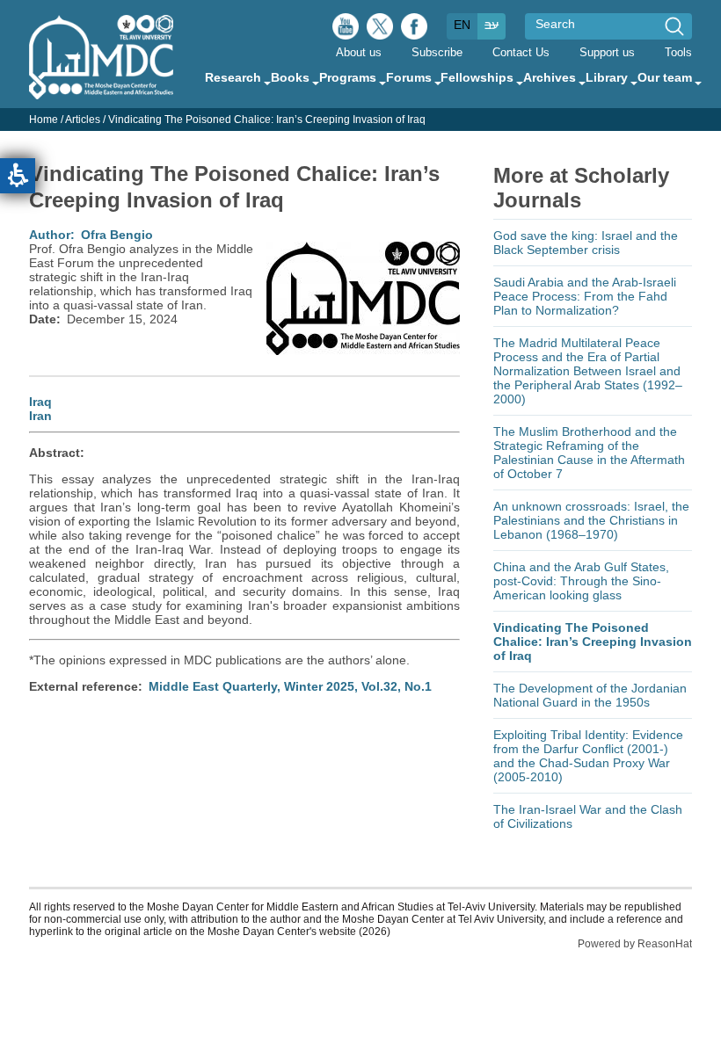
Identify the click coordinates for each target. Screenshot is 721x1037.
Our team (664, 77)
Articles (82, 119)
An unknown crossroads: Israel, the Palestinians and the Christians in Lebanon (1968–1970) (591, 520)
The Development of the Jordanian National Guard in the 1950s (590, 695)
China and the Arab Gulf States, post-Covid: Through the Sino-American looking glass (581, 581)
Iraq (40, 402)
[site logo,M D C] (101, 90)
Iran (40, 416)
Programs (347, 77)
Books (290, 77)
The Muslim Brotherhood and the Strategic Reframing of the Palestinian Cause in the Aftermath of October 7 (589, 452)
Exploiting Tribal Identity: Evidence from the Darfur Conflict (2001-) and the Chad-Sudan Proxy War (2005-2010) (588, 756)
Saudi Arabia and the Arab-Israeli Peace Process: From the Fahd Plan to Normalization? (584, 296)
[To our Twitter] (380, 31)
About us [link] (359, 53)
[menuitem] (359, 51)
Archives (549, 77)
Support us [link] (607, 53)
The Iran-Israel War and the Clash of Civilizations (587, 816)
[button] (17, 175)
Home (43, 119)
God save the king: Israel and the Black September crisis (585, 242)
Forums (409, 77)
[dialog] (360, 119)
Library (607, 77)
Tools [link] (678, 53)
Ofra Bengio (117, 235)
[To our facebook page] (414, 31)
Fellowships (477, 77)
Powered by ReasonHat (635, 944)
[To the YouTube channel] (345, 31)
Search (555, 24)
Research (233, 77)
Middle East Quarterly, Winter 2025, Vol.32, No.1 (290, 686)
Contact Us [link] (521, 53)
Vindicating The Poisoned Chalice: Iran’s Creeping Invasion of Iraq (592, 641)
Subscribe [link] (436, 53)
